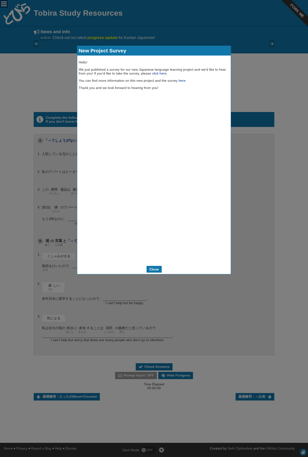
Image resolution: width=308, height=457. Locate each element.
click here (159, 73)
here (182, 80)
